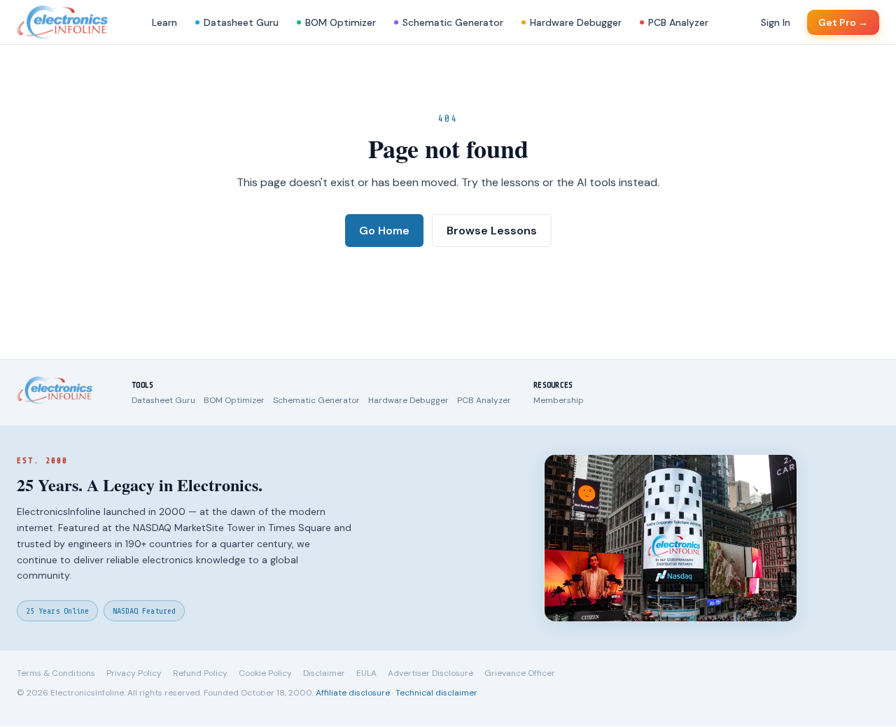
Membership (558, 400)
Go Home (384, 230)
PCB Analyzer (678, 22)
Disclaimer (324, 673)
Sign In (775, 22)
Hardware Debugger (576, 22)
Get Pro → (843, 22)
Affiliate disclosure (353, 692)
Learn (164, 22)
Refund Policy (200, 673)
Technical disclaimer (436, 692)
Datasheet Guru (241, 22)
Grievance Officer (519, 673)
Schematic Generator (452, 22)
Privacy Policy (134, 673)
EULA (366, 673)
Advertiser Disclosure (430, 673)
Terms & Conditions (56, 673)
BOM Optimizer (340, 22)
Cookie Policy (265, 673)
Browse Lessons (492, 230)
